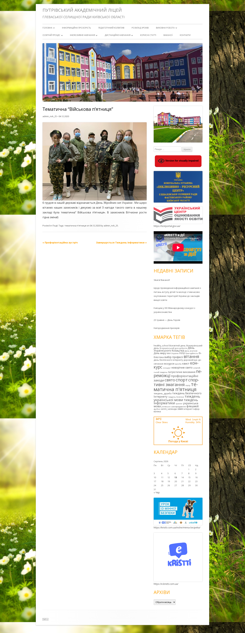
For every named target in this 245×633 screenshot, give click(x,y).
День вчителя (191, 351)
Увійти (45, 619)
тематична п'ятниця (75, 225)
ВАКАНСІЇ (168, 35)
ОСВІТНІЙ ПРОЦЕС (51, 35)
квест (186, 363)
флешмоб (192, 406)
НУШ (182, 353)
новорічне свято (181, 367)
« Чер (157, 492)
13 (175, 477)
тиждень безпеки (176, 397)
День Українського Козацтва (174, 349)
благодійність (192, 353)
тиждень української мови (177, 398)
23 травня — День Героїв (167, 320)
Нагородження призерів (167, 328)
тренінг (179, 403)
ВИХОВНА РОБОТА (165, 27)
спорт (182, 380)
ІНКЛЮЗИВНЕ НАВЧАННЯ (82, 35)
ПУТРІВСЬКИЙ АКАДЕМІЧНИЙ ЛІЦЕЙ (82, 10)
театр (187, 385)
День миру (160, 353)
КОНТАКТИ (185, 35)
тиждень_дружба (163, 393)
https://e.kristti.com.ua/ (166, 583)
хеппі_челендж (169, 408)
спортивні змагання (176, 382)
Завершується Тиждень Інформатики (121, 242)
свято (170, 380)
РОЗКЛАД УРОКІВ (140, 27)
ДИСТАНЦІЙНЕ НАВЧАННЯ (117, 35)
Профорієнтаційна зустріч (60, 242)
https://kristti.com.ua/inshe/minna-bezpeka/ (177, 527)
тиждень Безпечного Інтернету (178, 394)
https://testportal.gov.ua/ (167, 226)
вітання (191, 356)
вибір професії (173, 357)
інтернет (188, 408)
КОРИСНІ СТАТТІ (148, 35)
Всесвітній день (177, 345)
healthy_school (161, 345)
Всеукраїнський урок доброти (173, 348)
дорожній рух (191, 359)
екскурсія (169, 363)
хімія (180, 408)
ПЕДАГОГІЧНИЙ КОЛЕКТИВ (111, 27)
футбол (157, 409)
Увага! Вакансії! (162, 279)
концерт (167, 368)
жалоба (178, 364)
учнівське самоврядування (174, 406)
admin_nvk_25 (49, 116)
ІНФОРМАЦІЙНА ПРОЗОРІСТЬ (76, 27)
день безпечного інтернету (168, 359)
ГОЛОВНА (47, 27)
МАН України (172, 353)
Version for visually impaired (181, 160)
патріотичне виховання (181, 372)
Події (55, 225)
